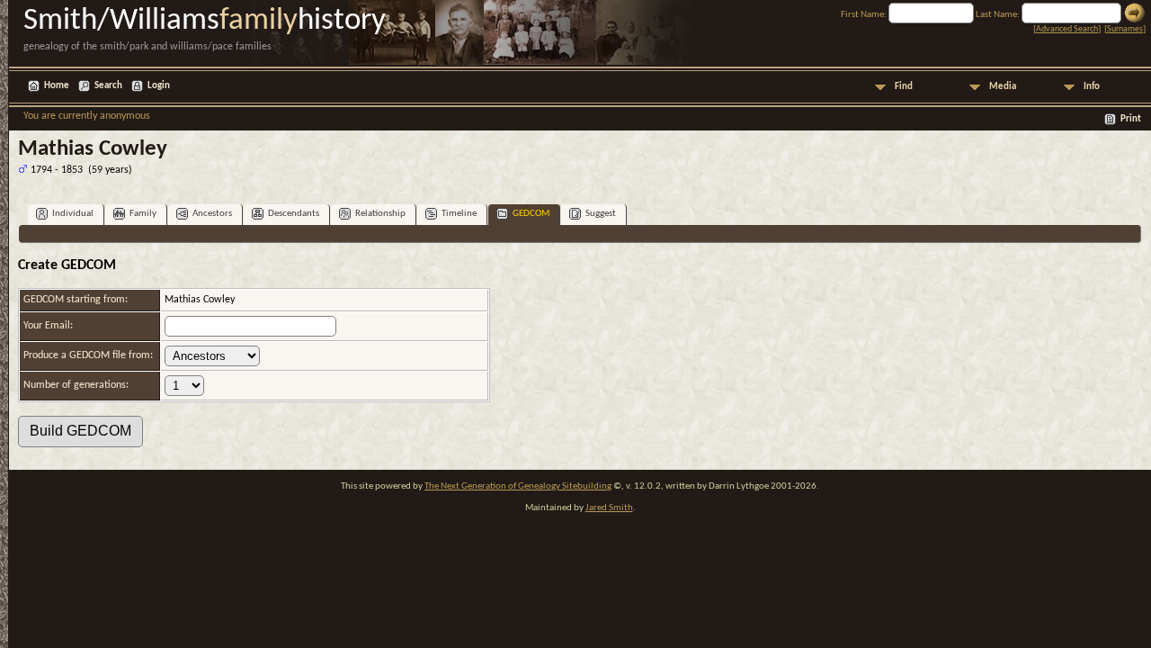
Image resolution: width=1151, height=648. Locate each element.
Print (1130, 119)
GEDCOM (531, 214)
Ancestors (212, 214)
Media (1002, 87)
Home (56, 86)
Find (904, 87)
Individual (73, 214)
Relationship (380, 214)
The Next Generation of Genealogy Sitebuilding (517, 486)
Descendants (293, 214)
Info (1092, 87)
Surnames (1125, 29)
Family (142, 214)
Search (108, 86)
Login (158, 86)
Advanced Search (1067, 29)
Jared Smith (609, 508)
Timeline (459, 214)
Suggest (600, 214)
